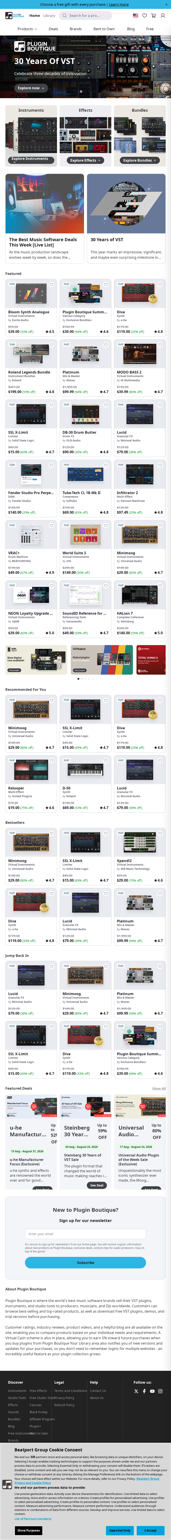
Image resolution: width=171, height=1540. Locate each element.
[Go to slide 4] (90, 91)
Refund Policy (64, 1405)
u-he (124, 320)
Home (34, 15)
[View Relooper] (31, 769)
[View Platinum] (85, 354)
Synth (121, 316)
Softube (71, 501)
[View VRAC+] (31, 534)
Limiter (13, 436)
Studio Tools (17, 1398)
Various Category (74, 316)
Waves (70, 380)
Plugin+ (35, 1426)
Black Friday (38, 1412)
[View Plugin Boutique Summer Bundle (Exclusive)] (85, 293)
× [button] (166, 4)
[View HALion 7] (139, 594)
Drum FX (68, 436)
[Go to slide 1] (76, 91)
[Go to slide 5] (94, 91)
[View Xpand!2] (139, 842)
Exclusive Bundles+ (79, 320)
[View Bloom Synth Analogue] (31, 293)
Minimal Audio (130, 440)
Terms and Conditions (70, 1391)
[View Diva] (139, 293)
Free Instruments (21, 1433)
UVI (68, 561)
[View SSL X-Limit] (31, 414)
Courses (36, 1405)
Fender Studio (21, 501)
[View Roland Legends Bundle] (31, 354)
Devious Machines (133, 501)
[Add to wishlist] (51, 284)
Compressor (70, 497)
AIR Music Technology (135, 869)
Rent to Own (39, 1433)
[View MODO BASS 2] (139, 354)
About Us (97, 1398)
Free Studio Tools (42, 1398)
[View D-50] (85, 769)
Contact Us (98, 1391)
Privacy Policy (64, 1398)
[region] (85, 1491)
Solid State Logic (23, 440)
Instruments (17, 1391)
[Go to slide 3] (85, 91)
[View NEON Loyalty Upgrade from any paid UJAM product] (31, 594)
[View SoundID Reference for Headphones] (85, 594)
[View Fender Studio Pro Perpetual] (31, 474)
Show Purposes (29, 1530)
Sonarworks (74, 621)
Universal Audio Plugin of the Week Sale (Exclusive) (132, 1131)
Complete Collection (130, 617)
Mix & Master (71, 376)
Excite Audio (20, 320)
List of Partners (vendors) (32, 1519)
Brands (13, 1440)
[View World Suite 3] (85, 534)
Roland (16, 380)
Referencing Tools (74, 617)
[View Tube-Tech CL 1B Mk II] (85, 474)
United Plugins (22, 796)
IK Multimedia (130, 380)
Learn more (119, 4)
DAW (11, 497)
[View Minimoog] (139, 534)
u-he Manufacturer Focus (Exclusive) (28, 1131)
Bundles (14, 1419)
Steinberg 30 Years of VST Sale (77, 1131)
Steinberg (127, 621)
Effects (13, 1405)
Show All (159, 1088)
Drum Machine (18, 557)
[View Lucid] (139, 414)
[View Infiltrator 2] (139, 474)
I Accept (151, 1530)
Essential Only (120, 1530)
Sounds (13, 1412)
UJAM (15, 621)
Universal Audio (131, 561)
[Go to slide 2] (81, 91)
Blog (11, 1426)
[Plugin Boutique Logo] (14, 15)
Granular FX (125, 436)
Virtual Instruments (21, 316)
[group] (31, 307)
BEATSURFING (21, 561)
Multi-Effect (124, 497)
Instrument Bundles (21, 376)
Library (49, 15)
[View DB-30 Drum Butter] (85, 414)
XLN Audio (73, 440)
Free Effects (38, 1391)
